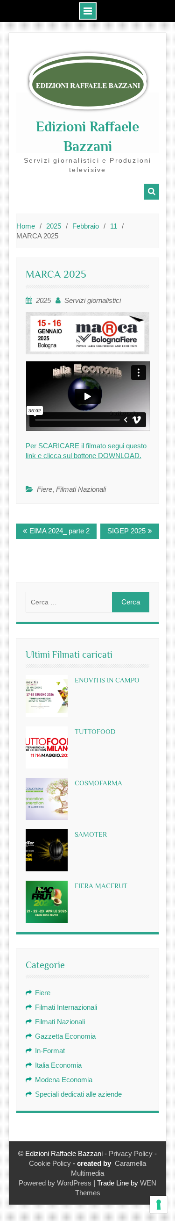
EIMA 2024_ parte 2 (59, 531)
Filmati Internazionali (66, 1007)
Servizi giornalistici (92, 300)
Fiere (44, 489)
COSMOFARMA (98, 783)
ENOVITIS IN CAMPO (107, 680)
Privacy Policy (131, 1153)
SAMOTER (91, 834)
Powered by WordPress (55, 1183)
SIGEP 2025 (126, 531)
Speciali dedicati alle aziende (78, 1094)
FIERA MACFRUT (101, 886)
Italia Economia (58, 1065)
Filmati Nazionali (81, 489)
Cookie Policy (50, 1163)
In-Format (50, 1051)
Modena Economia (63, 1080)
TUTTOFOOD (95, 731)
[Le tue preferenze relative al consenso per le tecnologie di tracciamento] (159, 1205)
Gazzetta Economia (65, 1036)
